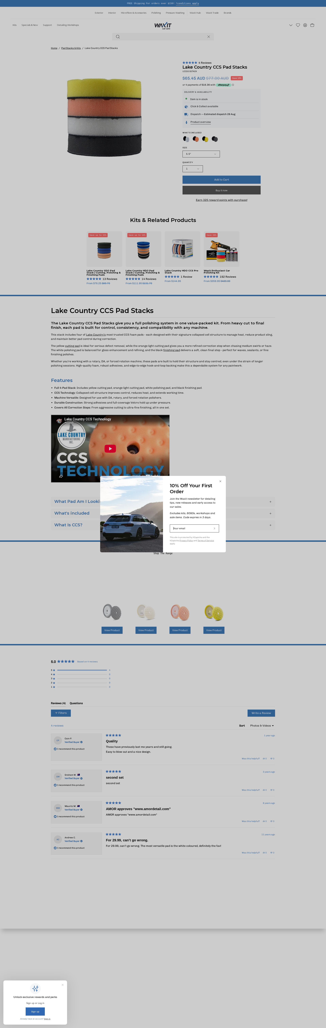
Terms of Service (206, 540)
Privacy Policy (186, 540)
